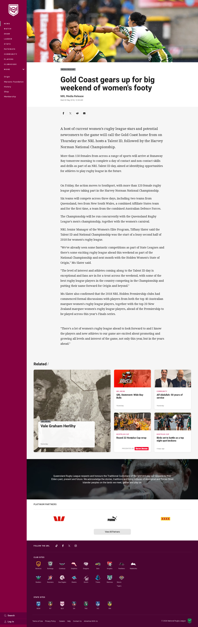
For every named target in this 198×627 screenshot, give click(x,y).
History (7, 86)
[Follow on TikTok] (56, 545)
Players (8, 59)
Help (69, 621)
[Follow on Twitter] (69, 545)
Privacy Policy (50, 621)
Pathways (10, 49)
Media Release (68, 69)
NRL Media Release (72, 96)
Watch (8, 29)
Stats (7, 44)
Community (10, 54)
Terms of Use (37, 621)
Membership (10, 96)
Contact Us (77, 621)
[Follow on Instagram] (76, 545)
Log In (11, 621)
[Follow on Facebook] (63, 545)
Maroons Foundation (14, 81)
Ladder (8, 39)
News (7, 23)
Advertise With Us (91, 621)
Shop (6, 91)
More (7, 69)
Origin (7, 76)
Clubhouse (10, 64)
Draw (7, 34)
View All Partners (112, 531)
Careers (62, 621)
